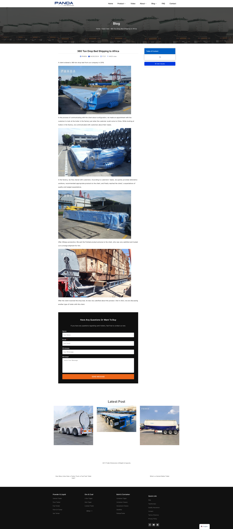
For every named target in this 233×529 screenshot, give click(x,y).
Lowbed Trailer (89, 506)
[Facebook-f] (149, 524)
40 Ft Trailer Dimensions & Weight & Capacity (116, 463)
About (142, 4)
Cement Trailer (57, 498)
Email (64, 340)
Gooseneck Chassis (122, 506)
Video (133, 4)
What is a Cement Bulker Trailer (159, 476)
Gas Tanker (56, 513)
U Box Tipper (88, 498)
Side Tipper (88, 502)
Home (110, 4)
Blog (153, 4)
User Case (105, 29)
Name (64, 331)
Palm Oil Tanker (57, 509)
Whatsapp (65, 348)
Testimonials (152, 504)
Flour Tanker (56, 502)
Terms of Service (153, 515)
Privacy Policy (152, 518)
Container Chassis (122, 502)
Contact (173, 4)
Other (88, 511)
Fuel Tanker (56, 506)
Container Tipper (121, 498)
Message (65, 357)
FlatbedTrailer (120, 513)
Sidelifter (119, 509)
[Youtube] (153, 524)
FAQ (163, 4)
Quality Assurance (153, 507)
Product (121, 4)
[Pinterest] (157, 524)
